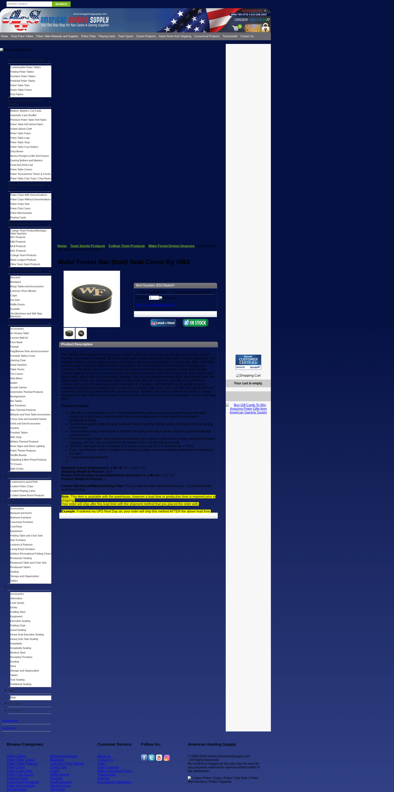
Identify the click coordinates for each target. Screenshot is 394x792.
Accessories (17, 328)
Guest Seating (18, 630)
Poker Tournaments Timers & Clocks (30, 174)
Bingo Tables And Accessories (27, 286)
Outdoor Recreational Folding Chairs (30, 553)
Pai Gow (15, 300)
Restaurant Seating (21, 558)
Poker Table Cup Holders (24, 147)
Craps (13, 295)
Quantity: (142, 297)
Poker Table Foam (20, 133)
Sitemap (103, 778)
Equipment (16, 531)
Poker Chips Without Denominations (30, 199)
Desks (13, 607)
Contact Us (247, 36)
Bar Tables (16, 401)
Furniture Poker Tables (23, 76)
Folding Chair (17, 625)
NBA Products (18, 241)
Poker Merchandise (21, 213)
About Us (104, 756)
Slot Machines (60, 785)
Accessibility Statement (114, 782)
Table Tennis (17, 369)
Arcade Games (18, 387)
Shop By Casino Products (24, 270)
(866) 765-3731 (239, 14)
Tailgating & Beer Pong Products (28, 459)
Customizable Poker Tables (25, 67)
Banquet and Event (21, 513)
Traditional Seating (20, 684)
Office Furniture (18, 587)
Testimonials (230, 36)
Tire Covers (16, 374)
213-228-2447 (258, 14)
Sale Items (15, 710)
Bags (13, 697)
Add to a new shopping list (155, 304)
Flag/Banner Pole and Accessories (29, 351)
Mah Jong (15, 437)
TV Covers (16, 464)
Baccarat (15, 277)
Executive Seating (20, 621)
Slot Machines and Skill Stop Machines (26, 315)
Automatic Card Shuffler (23, 115)
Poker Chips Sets (20, 204)
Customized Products (207, 36)
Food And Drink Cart (21, 165)
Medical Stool (17, 652)
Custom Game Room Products (27, 495)
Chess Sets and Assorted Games (28, 419)
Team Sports (125, 36)
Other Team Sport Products (25, 264)
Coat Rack (16, 526)
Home (4, 36)
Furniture (14, 501)
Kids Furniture (18, 540)
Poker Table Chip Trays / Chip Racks (30, 178)
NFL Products (17, 237)
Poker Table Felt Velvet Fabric (26, 124)
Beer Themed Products (23, 410)
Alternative (16, 598)
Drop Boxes (16, 151)
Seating (14, 571)
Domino (14, 428)
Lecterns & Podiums (21, 544)
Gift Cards (14, 703)
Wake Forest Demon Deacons (171, 246)
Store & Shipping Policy (114, 771)
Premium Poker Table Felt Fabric (28, 119)
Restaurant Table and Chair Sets (28, 562)
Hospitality (16, 643)
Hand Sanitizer (18, 364)
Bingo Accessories (63, 756)
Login (101, 763)
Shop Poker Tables (22, 36)
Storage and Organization (24, 576)
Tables (14, 580)
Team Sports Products (22, 223)
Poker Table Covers (21, 169)
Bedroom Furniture (20, 517)
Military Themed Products (24, 441)
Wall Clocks (16, 468)
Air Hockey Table (19, 333)
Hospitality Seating (20, 648)
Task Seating (17, 679)
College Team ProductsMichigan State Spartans (28, 232)
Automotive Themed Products (26, 392)
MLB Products (18, 246)
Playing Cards (107, 36)
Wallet (13, 383)
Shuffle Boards (18, 455)
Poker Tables (16, 756)
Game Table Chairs (21, 89)
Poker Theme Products (23, 450)
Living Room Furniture (22, 549)
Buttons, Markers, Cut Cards (25, 110)
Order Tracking (108, 767)
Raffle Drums (17, 304)
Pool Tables (16, 94)
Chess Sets (58, 767)
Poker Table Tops (20, 85)
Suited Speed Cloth (21, 128)
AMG (11, 690)
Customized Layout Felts (24, 481)
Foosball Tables (19, 432)
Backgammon (18, 396)
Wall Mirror (16, 378)
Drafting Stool (17, 612)
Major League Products (23, 259)
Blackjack (15, 282)
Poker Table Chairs (21, 760)
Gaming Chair (18, 360)
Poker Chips (88, 36)
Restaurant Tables (20, 567)
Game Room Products (23, 782)
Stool (13, 666)
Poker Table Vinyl (20, 142)
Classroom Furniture (21, 522)
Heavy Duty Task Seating (24, 639)
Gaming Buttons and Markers (26, 160)
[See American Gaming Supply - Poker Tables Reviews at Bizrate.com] (248, 362)
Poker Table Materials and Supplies (57, 36)
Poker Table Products (22, 763)
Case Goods (17, 603)
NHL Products (18, 250)
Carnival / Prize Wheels (23, 291)
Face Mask (16, 342)
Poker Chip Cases (20, 208)
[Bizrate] (265, 371)
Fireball (14, 346)
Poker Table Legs (20, 137)
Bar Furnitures (18, 405)
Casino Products (146, 36)
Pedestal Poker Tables (22, 80)
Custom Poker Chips (21, 486)
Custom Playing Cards (22, 490)
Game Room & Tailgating (24, 321)
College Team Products (23, 255)
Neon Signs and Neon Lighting (27, 446)
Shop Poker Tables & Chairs (26, 60)
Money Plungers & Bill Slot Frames (29, 156)
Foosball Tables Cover (22, 355)
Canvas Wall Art (19, 337)
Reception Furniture (21, 657)
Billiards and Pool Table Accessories (30, 414)
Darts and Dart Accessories (25, 423)
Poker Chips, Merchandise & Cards (26, 186)
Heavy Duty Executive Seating (27, 634)
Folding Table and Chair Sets (26, 535)
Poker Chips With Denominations (28, 195)
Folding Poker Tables (22, 71)
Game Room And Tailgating (175, 36)
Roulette (15, 309)
